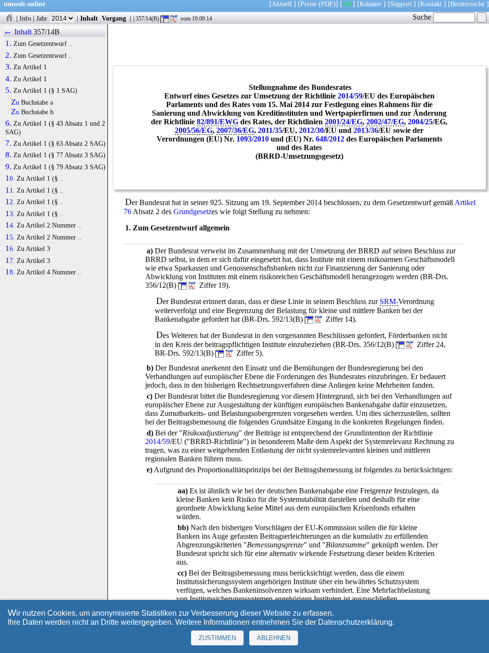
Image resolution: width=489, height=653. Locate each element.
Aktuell (282, 4)
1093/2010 (252, 139)
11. (10, 190)
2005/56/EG (194, 130)
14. (10, 225)
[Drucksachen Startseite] (9, 18)
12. (10, 202)
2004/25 (420, 122)
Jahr (42, 18)
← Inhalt (17, 32)
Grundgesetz (192, 211)
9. (8, 167)
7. (8, 143)
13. (10, 214)
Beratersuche (467, 4)
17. (10, 260)
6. (8, 123)
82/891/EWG (217, 122)
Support (401, 4)
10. (10, 178)
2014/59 (350, 96)
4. (8, 79)
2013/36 (365, 130)
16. (10, 248)
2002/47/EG (385, 122)
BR (346, 4)
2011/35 (270, 130)
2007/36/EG (235, 130)
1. (8, 43)
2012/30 (311, 130)
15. (10, 237)
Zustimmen (217, 638)
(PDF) (327, 4)
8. (8, 155)
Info (25, 18)
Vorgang (114, 18)
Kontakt (431, 4)
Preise (308, 4)
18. (10, 272)
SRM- (389, 301)
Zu (15, 102)
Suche (423, 17)
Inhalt (89, 18)
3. (8, 67)
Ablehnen (273, 638)
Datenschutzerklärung (355, 622)
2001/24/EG (343, 122)
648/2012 (330, 139)
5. (8, 90)
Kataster (371, 4)
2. (8, 55)
